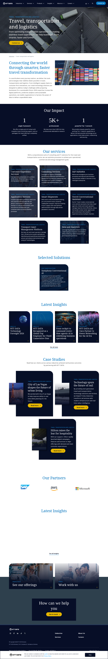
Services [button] (29, 3)
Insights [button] (49, 3)
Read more (35, 405)
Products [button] (39, 3)
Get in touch (53, 614)
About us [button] (60, 3)
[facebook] (14, 633)
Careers (81, 637)
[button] (93, 3)
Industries (11, 56)
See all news (54, 347)
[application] (54, 655)
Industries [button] (19, 3)
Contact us (100, 3)
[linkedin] (17, 633)
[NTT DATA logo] (6, 3)
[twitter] (25, 633)
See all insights (54, 553)
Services (58, 637)
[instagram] (10, 633)
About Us (81, 633)
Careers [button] (70, 3)
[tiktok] (21, 633)
